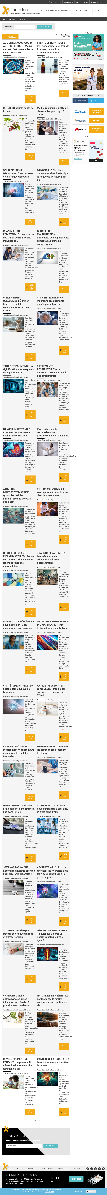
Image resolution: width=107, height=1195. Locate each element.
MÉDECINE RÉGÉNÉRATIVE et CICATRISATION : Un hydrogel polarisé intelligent (52, 624)
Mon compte (98, 2)
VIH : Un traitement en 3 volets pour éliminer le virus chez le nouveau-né (52, 492)
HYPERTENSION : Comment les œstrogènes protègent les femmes (53, 749)
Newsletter (31, 1169)
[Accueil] (6, 11)
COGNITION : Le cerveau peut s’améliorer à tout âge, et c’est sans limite (52, 808)
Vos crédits (96, 120)
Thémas (85, 2)
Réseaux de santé (75, 11)
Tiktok (99, 1168)
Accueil (5, 19)
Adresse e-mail (11, 1142)
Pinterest (95, 1168)
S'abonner (50, 1146)
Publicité (60, 1169)
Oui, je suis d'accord (77, 1191)
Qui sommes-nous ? (46, 1169)
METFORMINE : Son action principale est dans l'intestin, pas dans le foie (19, 808)
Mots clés (8, 27)
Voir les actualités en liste (64, 37)
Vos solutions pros (96, 129)
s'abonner (76, 1179)
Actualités (45, 11)
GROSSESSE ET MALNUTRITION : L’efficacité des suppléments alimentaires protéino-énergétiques (53, 238)
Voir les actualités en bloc (69, 37)
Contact (76, 1169)
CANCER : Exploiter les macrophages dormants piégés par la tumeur (50, 301)
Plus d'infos (49, 1192)
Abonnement (63, 11)
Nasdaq (96, 9)
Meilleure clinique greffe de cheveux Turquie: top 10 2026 (52, 111)
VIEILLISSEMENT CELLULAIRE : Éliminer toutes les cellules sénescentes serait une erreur (16, 304)
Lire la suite (31, 99)
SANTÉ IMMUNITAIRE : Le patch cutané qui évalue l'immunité (18, 689)
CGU (68, 1169)
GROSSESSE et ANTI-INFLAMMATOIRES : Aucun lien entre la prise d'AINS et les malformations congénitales (18, 560)
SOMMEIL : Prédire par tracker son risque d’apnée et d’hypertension (18, 933)
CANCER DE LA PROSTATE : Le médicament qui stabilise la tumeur (53, 1062)
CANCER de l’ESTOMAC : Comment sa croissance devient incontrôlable (17, 432)
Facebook (87, 1168)
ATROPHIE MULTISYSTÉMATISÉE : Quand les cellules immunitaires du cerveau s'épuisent (17, 495)
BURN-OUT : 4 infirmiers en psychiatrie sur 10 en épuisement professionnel (18, 624)
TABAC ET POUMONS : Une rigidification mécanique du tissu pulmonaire (18, 369)
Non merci (91, 1191)
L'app (78, 2)
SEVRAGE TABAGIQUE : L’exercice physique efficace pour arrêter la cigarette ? (19, 870)
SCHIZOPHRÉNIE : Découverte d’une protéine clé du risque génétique (18, 173)
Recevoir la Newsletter (88, 96)
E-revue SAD (68, 2)
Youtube (103, 1168)
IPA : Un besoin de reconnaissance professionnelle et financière (53, 432)
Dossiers (53, 11)
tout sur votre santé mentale (96, 111)
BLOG (85, 11)
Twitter (91, 1168)
